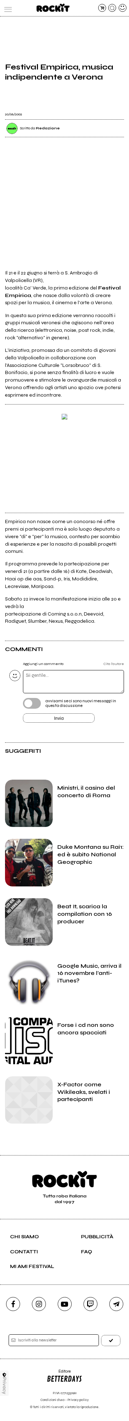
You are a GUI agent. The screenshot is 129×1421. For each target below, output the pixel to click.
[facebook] (13, 1304)
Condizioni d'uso (52, 1400)
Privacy (4, 1385)
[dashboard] (122, 8)
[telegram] (116, 1304)
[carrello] (102, 8)
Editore (59, 1373)
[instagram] (39, 1304)
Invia (59, 718)
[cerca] (112, 8)
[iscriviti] (110, 1340)
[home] (53, 8)
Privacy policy (78, 1400)
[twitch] (90, 1304)
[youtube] (65, 1304)
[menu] (6, 8)
